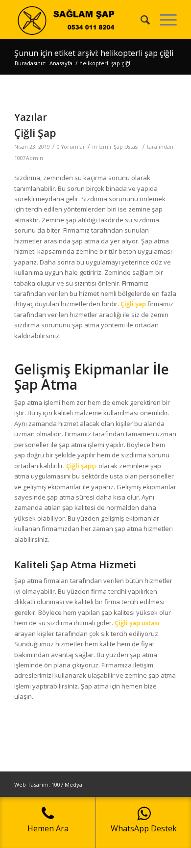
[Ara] (140, 19)
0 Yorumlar (71, 146)
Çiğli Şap (35, 133)
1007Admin (28, 158)
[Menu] (163, 19)
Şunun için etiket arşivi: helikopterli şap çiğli (93, 53)
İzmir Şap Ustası (118, 146)
